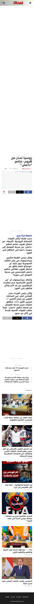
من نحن (13, 597)
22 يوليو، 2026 (27, 490)
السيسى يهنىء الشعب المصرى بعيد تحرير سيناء (17, 582)
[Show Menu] (30, 3)
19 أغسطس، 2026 (26, 422)
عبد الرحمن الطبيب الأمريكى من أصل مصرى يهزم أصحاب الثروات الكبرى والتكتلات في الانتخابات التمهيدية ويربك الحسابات (17, 452)
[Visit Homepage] (17, 3)
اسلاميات (5, 414)
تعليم (4, 546)
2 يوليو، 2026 (28, 555)
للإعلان (7, 597)
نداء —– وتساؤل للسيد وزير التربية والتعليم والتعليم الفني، (17, 551)
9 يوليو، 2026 (28, 523)
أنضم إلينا (25, 597)
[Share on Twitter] (20, 192)
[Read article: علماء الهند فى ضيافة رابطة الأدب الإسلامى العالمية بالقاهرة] (17, 405)
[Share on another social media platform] (11, 192)
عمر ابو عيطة (26, 169)
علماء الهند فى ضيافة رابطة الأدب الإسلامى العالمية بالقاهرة (18, 419)
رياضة (4, 512)
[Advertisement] (17, 80)
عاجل (4, 445)
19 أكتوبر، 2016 (13, 169)
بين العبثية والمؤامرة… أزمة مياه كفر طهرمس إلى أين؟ (18, 486)
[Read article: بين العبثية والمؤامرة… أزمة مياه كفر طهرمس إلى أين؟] (17, 472)
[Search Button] (4, 3)
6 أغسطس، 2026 (27, 458)
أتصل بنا (18, 597)
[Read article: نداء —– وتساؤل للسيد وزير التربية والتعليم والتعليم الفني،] (17, 537)
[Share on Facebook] (28, 192)
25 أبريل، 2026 (27, 586)
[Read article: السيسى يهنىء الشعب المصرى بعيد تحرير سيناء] (17, 568)
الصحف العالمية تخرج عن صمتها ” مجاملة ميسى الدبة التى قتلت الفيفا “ (18, 519)
